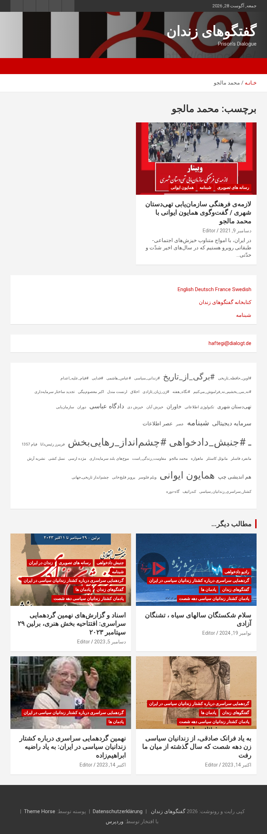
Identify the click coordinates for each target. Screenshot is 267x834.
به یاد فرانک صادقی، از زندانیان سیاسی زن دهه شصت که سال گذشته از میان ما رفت (196, 746)
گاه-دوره (172, 491)
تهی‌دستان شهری (234, 406)
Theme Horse (39, 811)
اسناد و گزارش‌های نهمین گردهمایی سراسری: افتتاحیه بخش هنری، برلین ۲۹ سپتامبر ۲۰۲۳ (72, 623)
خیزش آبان (154, 407)
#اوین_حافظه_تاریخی (234, 378)
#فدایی (97, 378)
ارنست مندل (117, 392)
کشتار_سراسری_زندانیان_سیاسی (225, 491)
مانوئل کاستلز (217, 458)
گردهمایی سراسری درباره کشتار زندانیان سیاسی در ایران (199, 580)
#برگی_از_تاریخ (189, 377)
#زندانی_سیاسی (147, 378)
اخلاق (134, 392)
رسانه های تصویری (233, 187)
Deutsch (204, 289)
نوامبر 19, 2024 (235, 633)
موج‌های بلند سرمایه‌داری (109, 458)
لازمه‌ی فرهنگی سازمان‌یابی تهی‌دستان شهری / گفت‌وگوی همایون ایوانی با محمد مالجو (198, 212)
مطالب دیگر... (231, 524)
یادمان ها (208, 589)
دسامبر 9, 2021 (235, 230)
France (223, 289)
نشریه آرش (36, 458)
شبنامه (205, 187)
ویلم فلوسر (147, 477)
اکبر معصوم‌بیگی (91, 392)
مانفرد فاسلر (241, 458)
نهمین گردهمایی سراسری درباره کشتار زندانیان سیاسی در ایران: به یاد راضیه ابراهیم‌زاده (72, 746)
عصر (180, 424)
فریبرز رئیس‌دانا (52, 444)
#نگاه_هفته (181, 392)
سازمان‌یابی (65, 407)
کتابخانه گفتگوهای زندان (225, 302)
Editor (209, 230)
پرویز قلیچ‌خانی (123, 477)
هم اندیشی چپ (234, 477)
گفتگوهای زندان (212, 31)
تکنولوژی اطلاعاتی (199, 407)
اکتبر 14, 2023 (236, 765)
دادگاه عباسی (106, 406)
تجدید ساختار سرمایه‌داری (54, 392)
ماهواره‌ (197, 458)
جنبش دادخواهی (110, 562)
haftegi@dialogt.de (230, 343)
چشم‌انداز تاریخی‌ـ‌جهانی (90, 477)
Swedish (241, 289)
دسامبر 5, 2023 (110, 641)
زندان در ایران (41, 562)
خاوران (174, 406)
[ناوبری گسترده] (248, 66)
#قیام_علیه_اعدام (74, 378)
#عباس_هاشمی (118, 378)
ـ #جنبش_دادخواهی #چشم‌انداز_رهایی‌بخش (159, 442)
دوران (81, 407)
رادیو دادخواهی (237, 571)
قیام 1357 (29, 444)
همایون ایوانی (182, 187)
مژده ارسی (77, 458)
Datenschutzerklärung (118, 811)
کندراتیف (189, 491)
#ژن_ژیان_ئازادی (156, 392)
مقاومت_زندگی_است (149, 458)
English (186, 289)
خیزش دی (135, 407)
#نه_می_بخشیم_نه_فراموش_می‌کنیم (222, 392)
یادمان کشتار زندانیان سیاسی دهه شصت (214, 598)
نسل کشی (56, 458)
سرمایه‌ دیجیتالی (231, 423)
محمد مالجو (178, 458)
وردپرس (114, 821)
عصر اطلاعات (158, 423)
